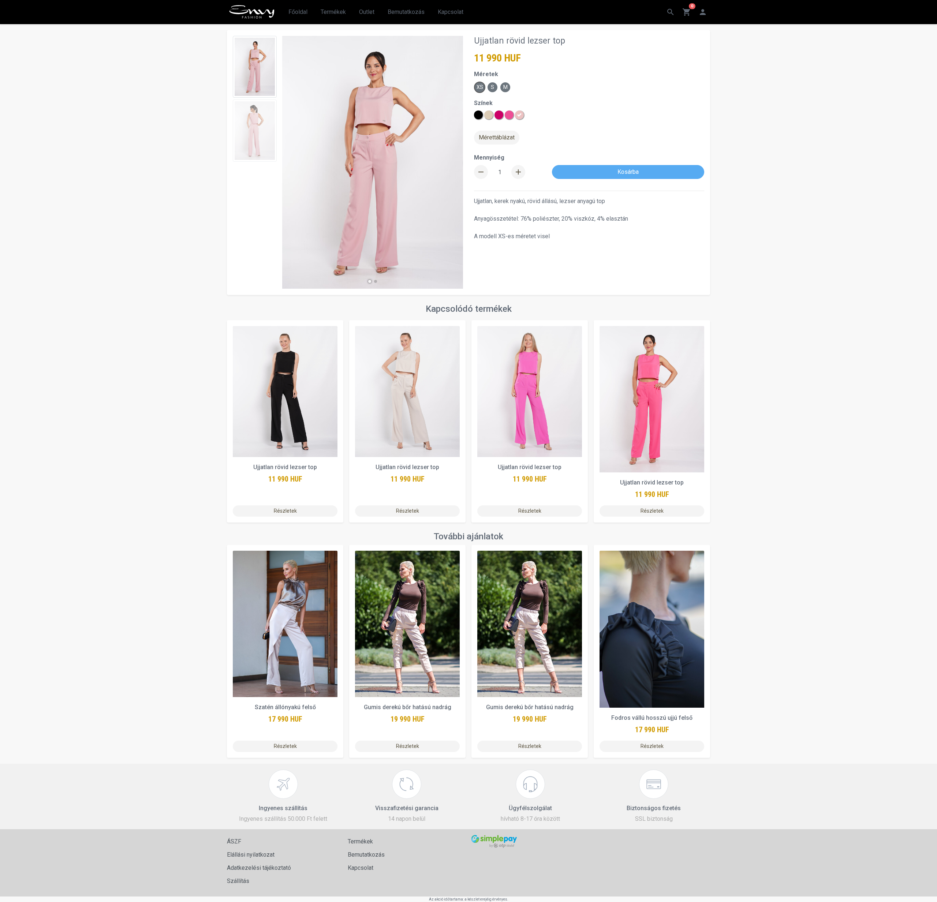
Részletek (285, 511)
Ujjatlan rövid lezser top (285, 467)
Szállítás (238, 880)
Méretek (486, 74)
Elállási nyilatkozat (251, 854)
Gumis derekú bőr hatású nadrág (407, 707)
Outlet (366, 11)
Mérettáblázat (497, 137)
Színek (483, 103)
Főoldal (297, 11)
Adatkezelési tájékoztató (259, 867)
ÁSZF (234, 841)
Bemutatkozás (406, 11)
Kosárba (628, 171)
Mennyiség (489, 157)
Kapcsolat (450, 11)
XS (480, 87)
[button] (369, 281)
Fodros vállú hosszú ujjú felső (652, 717)
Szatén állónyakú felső (285, 707)
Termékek (333, 11)
